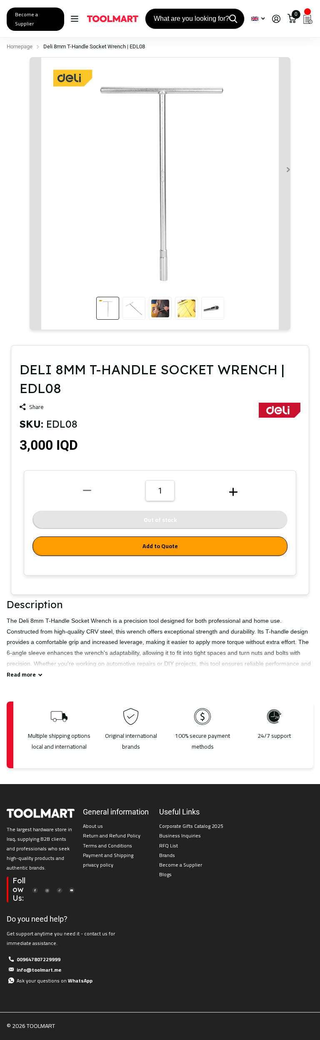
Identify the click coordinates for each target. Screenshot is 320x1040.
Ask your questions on (54, 980)
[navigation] (107, 308)
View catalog (75, 19)
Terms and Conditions (107, 845)
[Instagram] (47, 890)
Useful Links (179, 811)
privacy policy (98, 865)
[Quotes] (308, 19)
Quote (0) (7, 267)
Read (21, 674)
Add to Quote (160, 546)
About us (93, 826)
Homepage (19, 46)
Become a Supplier (26, 19)
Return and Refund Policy (111, 835)
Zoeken (233, 18)
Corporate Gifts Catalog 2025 (191, 826)
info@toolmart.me (39, 970)
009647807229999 (38, 959)
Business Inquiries (180, 835)
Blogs (165, 874)
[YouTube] (72, 890)
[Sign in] (276, 19)
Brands (167, 855)
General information (116, 811)
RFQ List (168, 845)
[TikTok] (59, 890)
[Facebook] (35, 890)
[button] (288, 170)
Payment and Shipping (108, 855)
